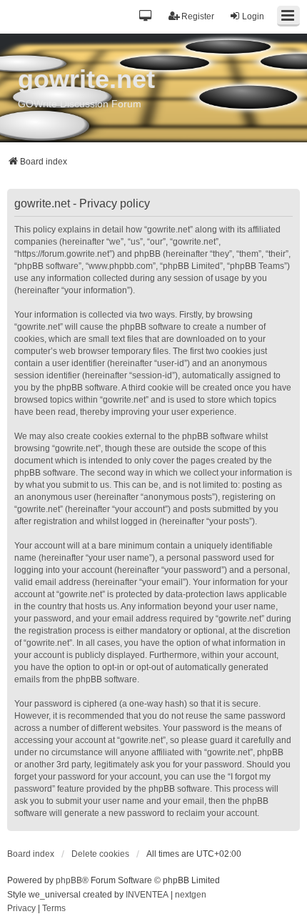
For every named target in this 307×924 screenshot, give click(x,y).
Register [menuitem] (197, 16)
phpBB (69, 880)
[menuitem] (21, 909)
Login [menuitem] (253, 16)
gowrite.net (86, 79)
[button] (146, 17)
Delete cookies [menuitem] (100, 854)
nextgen (190, 895)
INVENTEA (147, 895)
